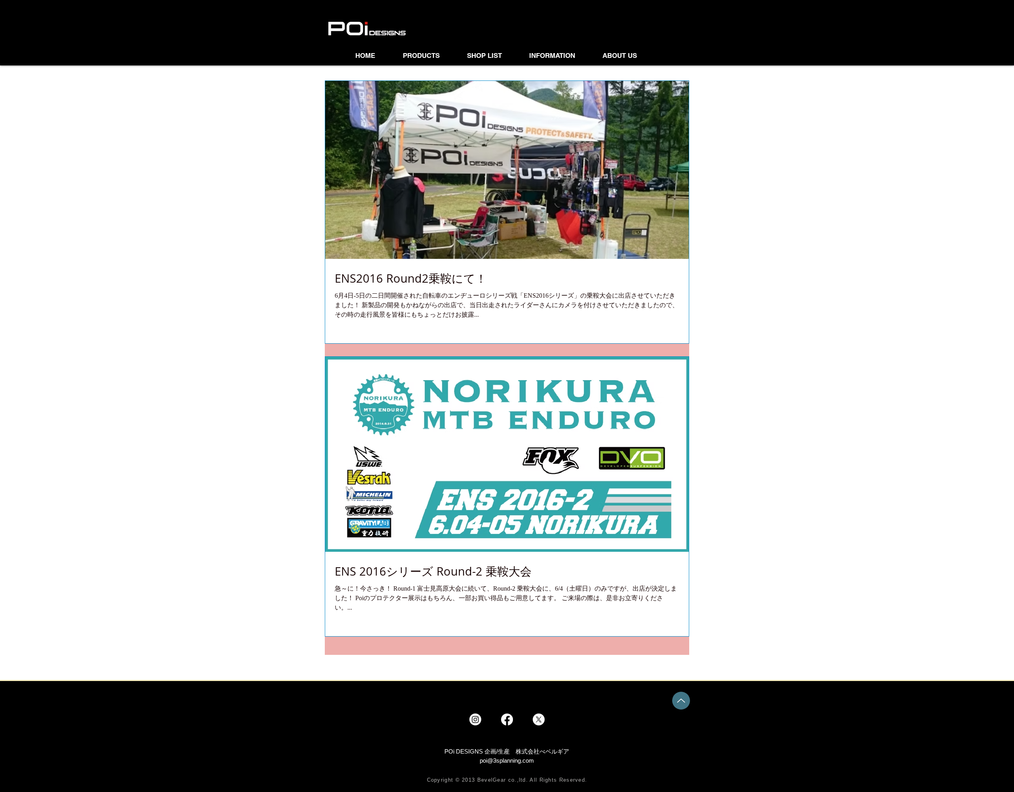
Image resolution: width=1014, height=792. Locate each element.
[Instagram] (475, 719)
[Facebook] (507, 719)
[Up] (681, 701)
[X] (539, 719)
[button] (492, 55)
